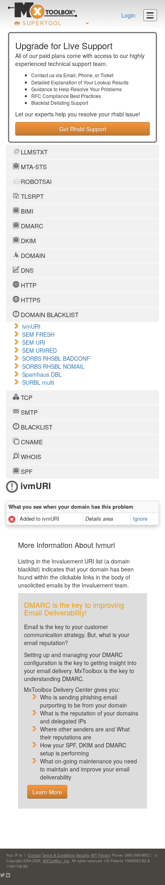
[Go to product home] (42, 10)
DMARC (31, 226)
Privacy (104, 855)
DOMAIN (32, 255)
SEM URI (33, 342)
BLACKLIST (35, 427)
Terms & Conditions (58, 855)
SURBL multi (38, 382)
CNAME (31, 442)
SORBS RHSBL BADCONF (56, 358)
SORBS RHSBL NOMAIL (53, 366)
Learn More (47, 792)
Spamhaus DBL (42, 374)
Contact (34, 855)
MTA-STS (33, 166)
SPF (25, 471)
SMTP (28, 412)
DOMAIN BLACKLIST (48, 314)
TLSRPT (31, 196)
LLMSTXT (33, 152)
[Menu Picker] (150, 15)
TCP (25, 397)
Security (83, 855)
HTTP (27, 285)
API (94, 855)
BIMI (26, 211)
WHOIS (30, 456)
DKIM (27, 240)
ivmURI (31, 326)
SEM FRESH (38, 334)
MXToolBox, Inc (56, 860)
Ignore (140, 518)
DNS (26, 270)
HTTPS (29, 300)
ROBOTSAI (35, 181)
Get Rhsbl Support (82, 129)
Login (128, 15)
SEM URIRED (39, 350)
